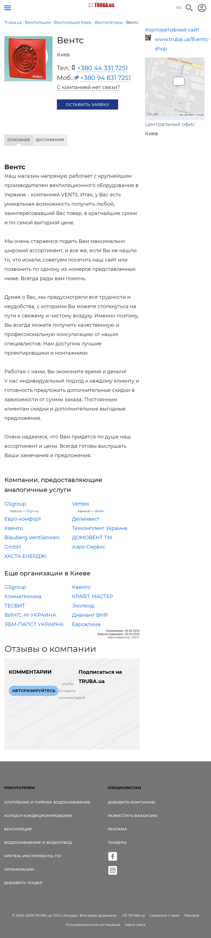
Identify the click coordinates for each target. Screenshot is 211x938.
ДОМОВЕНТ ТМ (92, 538)
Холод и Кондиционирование (38, 815)
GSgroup (15, 504)
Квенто (13, 528)
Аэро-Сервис (89, 547)
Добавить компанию (131, 802)
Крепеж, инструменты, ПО (32, 856)
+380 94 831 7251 (105, 78)
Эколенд (83, 606)
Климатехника (22, 596)
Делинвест (86, 519)
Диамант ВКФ (90, 615)
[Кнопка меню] (7, 7)
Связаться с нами (164, 915)
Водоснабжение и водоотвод (38, 842)
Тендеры (117, 842)
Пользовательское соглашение (93, 925)
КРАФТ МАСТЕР (92, 596)
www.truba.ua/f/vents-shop (179, 44)
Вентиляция (18, 829)
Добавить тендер (23, 882)
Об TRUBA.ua (133, 915)
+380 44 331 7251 (102, 68)
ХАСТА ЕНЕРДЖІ (25, 556)
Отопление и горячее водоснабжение (47, 802)
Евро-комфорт (22, 519)
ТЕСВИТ (14, 606)
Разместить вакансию (132, 815)
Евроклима (86, 624)
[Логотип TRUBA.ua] (101, 5)
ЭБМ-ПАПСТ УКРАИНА (33, 624)
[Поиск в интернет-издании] (189, 8)
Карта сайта (135, 925)
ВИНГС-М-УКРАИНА (30, 615)
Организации (19, 869)
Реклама (117, 829)
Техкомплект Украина (99, 528)
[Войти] (202, 8)
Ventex (80, 504)
